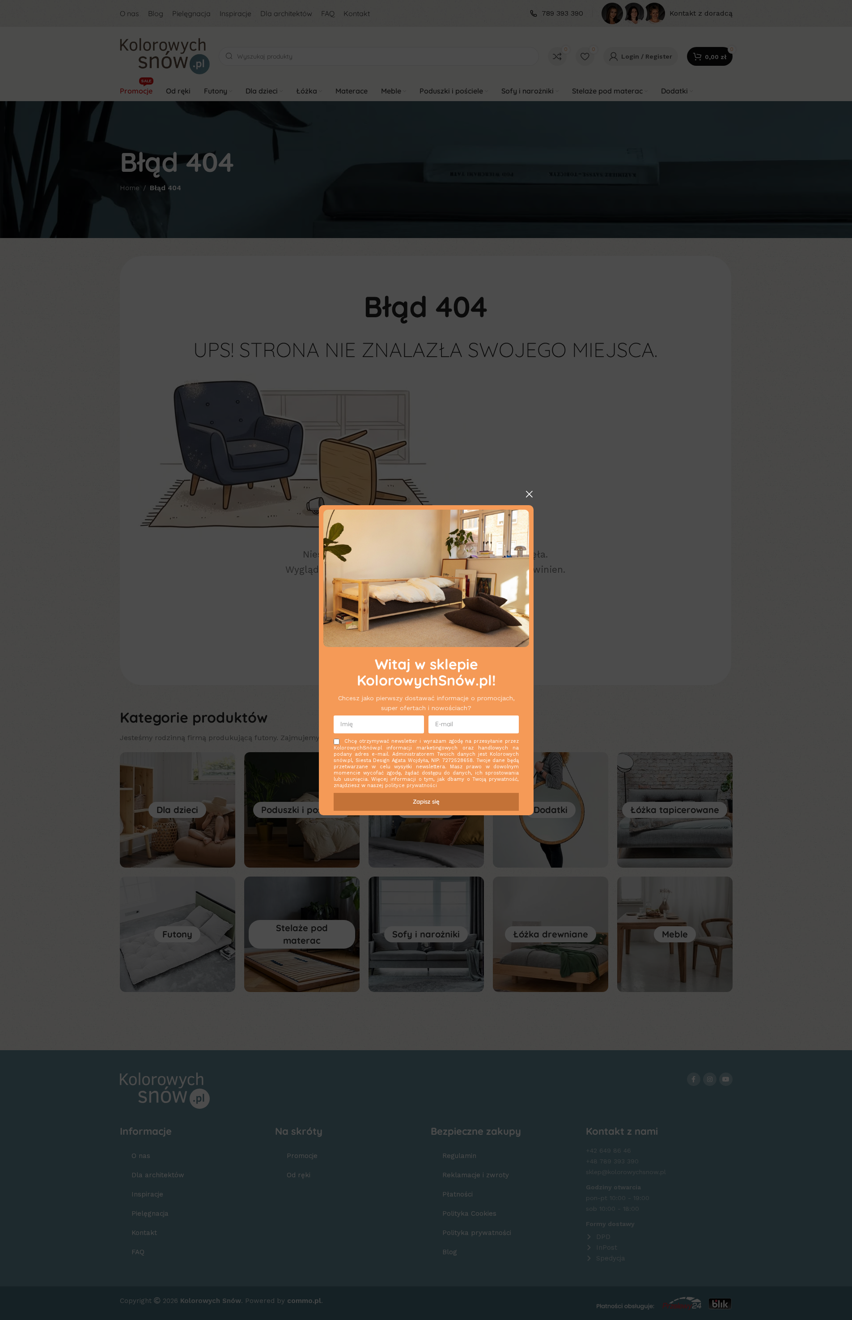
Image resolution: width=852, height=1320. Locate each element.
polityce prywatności (411, 785)
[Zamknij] (529, 494)
